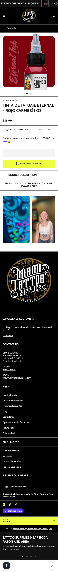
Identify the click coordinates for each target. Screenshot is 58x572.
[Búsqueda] (3, 28)
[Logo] (29, 15)
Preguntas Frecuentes (12, 406)
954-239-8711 (9, 369)
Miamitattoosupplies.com (23, 528)
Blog (5, 411)
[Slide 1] (27, 93)
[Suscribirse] (51, 487)
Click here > (8, 335)
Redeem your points (12, 467)
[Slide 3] (31, 556)
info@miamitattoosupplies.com (17, 378)
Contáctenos (8, 417)
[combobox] (29, 28)
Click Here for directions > (14, 361)
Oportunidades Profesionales (16, 422)
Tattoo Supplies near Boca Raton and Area (25, 539)
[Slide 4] (35, 556)
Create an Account (11, 450)
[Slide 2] (31, 93)
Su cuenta (7, 456)
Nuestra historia (10, 395)
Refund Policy (9, 428)
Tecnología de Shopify (43, 528)
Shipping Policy (10, 433)
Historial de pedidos (12, 461)
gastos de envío (13, 129)
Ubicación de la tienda (13, 400)
